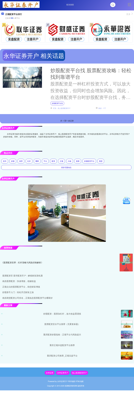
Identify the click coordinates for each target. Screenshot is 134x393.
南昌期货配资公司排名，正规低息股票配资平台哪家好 (27, 297)
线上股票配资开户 (79, 372)
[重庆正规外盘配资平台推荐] (127, 345)
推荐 (21, 161)
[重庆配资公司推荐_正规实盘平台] (127, 356)
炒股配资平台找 (57, 103)
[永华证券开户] (21, 4)
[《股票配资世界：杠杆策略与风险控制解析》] (126, 262)
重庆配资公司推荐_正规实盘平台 (62, 355)
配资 (53, 161)
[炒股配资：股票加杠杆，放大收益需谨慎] (127, 314)
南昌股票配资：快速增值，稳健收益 (19, 281)
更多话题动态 (66, 167)
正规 (61, 161)
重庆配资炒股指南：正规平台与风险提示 (62, 334)
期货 (100, 161)
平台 (45, 161)
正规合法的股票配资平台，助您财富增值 (21, 286)
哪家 (37, 161)
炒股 (13, 161)
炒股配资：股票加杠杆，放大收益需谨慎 (62, 313)
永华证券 (49, 372)
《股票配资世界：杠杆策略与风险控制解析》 (22, 262)
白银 (69, 161)
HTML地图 (79, 381)
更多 (128, 14)
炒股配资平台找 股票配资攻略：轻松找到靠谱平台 (90, 73)
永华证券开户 (62, 372)
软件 (4, 161)
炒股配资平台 (89, 161)
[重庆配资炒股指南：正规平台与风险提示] (127, 335)
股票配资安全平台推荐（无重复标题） (62, 324)
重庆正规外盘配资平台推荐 (62, 345)
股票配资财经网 (71, 385)
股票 (77, 161)
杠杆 (29, 161)
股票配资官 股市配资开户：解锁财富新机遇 (22, 275)
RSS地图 (71, 381)
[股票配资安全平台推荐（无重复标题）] (127, 324)
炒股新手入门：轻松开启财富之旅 (18, 292)
